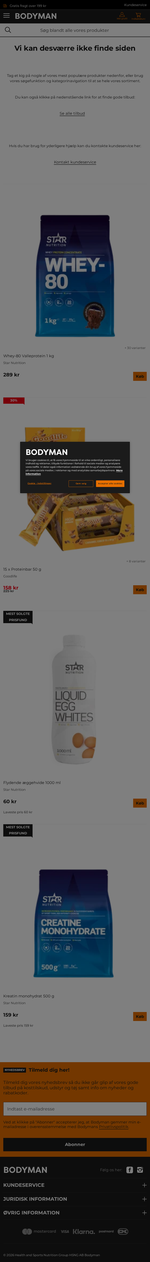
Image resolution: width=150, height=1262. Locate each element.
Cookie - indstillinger (40, 483)
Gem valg (81, 483)
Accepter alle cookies (110, 483)
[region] (75, 467)
